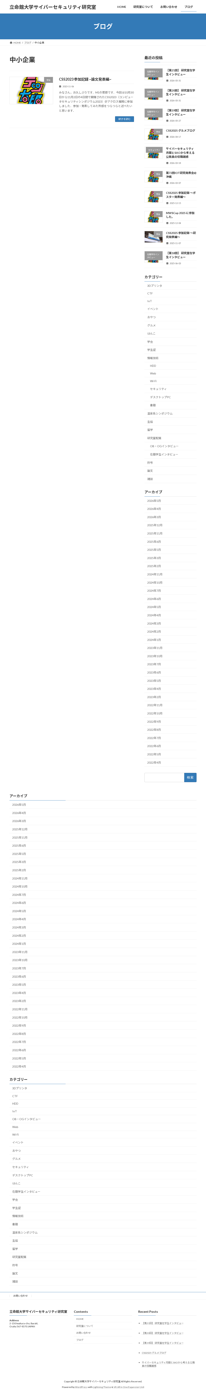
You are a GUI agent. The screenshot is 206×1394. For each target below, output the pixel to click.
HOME (80, 1318)
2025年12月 (155, 525)
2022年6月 (154, 746)
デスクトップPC (160, 397)
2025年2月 (154, 566)
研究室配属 (154, 438)
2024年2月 (154, 631)
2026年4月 (154, 508)
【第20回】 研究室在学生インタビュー (163, 1333)
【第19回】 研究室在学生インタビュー (163, 1342)
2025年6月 (154, 541)
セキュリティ (158, 389)
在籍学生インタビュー (164, 454)
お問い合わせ (20, 1295)
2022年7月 (154, 738)
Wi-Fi (153, 381)
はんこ (151, 333)
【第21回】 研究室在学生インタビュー (163, 1323)
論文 (150, 470)
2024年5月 (154, 607)
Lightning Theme (102, 1387)
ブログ (79, 1339)
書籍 (153, 405)
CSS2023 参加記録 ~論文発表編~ (85, 79)
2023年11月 (155, 648)
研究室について (84, 1325)
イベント (153, 309)
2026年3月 (154, 517)
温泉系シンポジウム (160, 413)
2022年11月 (155, 705)
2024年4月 (154, 615)
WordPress (81, 1387)
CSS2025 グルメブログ (180, 130)
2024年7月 (154, 590)
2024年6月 (154, 599)
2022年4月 (154, 762)
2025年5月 (154, 549)
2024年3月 (154, 623)
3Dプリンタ (154, 285)
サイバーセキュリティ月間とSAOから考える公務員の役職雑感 (180, 152)
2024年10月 (155, 582)
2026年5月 (154, 500)
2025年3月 (154, 558)
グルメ (151, 325)
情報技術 (153, 358)
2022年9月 (154, 721)
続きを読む (124, 119)
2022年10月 (155, 713)
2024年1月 (154, 639)
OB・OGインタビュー (164, 446)
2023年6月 (154, 672)
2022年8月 (154, 729)
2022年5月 (154, 754)
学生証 (151, 349)
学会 (150, 341)
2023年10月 (155, 656)
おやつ (151, 317)
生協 (150, 421)
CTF (150, 293)
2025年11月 (155, 533)
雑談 (150, 479)
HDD (153, 366)
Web (153, 373)
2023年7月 (154, 664)
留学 (150, 429)
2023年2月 (154, 697)
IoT (149, 301)
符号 (150, 462)
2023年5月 (154, 680)
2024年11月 (155, 574)
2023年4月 (154, 688)
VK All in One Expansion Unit (129, 1387)
